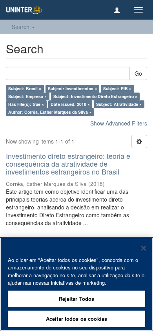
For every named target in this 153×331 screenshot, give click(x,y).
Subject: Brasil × (24, 88)
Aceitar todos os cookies (76, 318)
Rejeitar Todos (77, 298)
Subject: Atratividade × (119, 104)
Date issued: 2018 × (70, 104)
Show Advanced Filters (118, 123)
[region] (76, 284)
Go (138, 73)
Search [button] (21, 27)
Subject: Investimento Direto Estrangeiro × (95, 96)
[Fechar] (143, 248)
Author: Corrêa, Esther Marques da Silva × (49, 112)
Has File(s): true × (26, 104)
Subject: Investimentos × (72, 88)
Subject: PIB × (117, 88)
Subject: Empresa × (27, 96)
